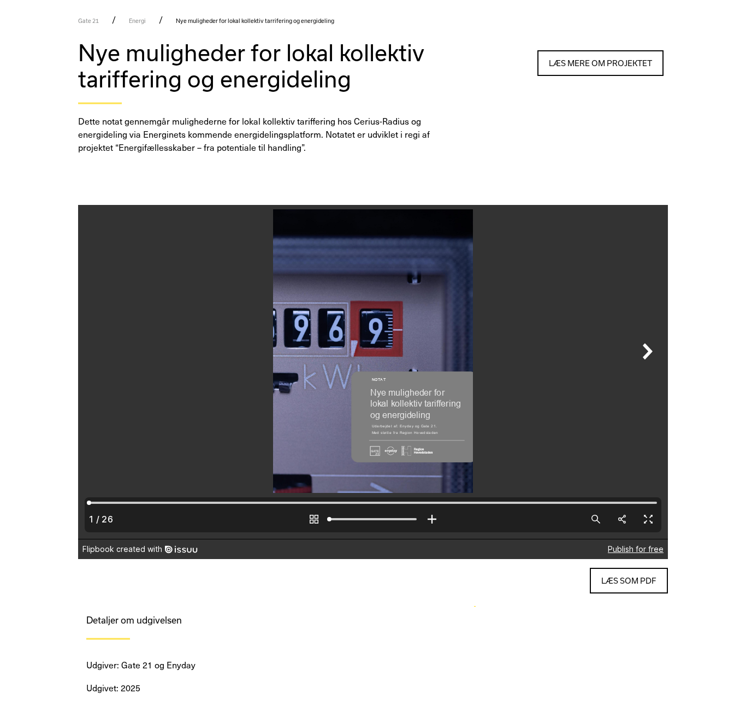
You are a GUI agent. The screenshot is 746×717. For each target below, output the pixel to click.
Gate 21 (88, 20)
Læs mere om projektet (600, 63)
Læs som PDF (628, 580)
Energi (137, 20)
